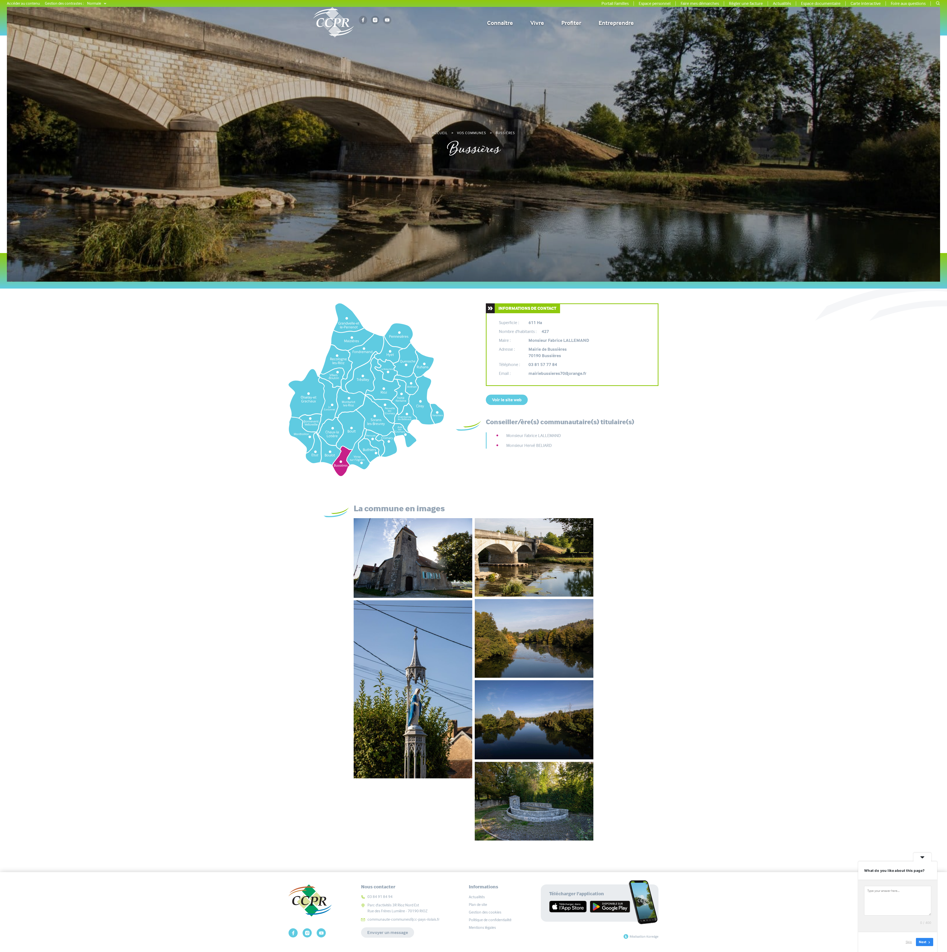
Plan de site (478, 904)
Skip (909, 942)
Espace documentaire (820, 3)
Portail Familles (615, 3)
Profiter (571, 23)
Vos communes (471, 132)
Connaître (500, 23)
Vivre (537, 23)
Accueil (440, 132)
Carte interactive (866, 3)
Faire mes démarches (700, 3)
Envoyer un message (387, 932)
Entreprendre (616, 23)
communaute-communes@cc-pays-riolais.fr (403, 919)
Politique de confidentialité (490, 919)
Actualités (782, 3)
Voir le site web (507, 400)
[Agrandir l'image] (413, 558)
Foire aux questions (908, 3)
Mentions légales (482, 927)
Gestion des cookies (485, 912)
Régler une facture (746, 3)
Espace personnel (655, 3)
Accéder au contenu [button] (23, 3)
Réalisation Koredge (644, 936)
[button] (938, 3)
